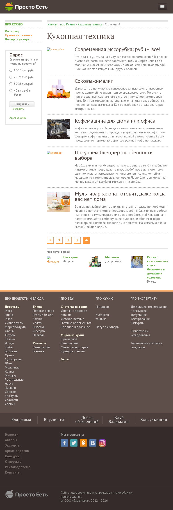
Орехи (9, 355)
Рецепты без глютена (41, 349)
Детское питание (72, 319)
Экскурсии (137, 323)
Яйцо (8, 363)
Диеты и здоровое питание (74, 313)
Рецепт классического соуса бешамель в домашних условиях (158, 267)
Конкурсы (12, 456)
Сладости (11, 400)
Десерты (39, 331)
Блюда (151, 281)
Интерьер (12, 31)
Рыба (8, 319)
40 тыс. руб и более (22, 92)
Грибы (9, 347)
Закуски (38, 319)
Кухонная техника (18, 35)
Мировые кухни (72, 335)
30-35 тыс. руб (23, 84)
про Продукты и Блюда (24, 299)
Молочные (12, 367)
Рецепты (39, 343)
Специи (10, 404)
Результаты (18, 109)
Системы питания (74, 307)
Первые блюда (43, 311)
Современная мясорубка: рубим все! (118, 49)
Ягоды (9, 343)
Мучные (10, 375)
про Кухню (14, 24)
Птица (9, 315)
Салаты (38, 323)
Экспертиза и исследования (140, 333)
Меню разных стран (74, 347)
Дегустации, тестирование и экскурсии (149, 309)
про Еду (67, 299)
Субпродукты (14, 323)
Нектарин (70, 257)
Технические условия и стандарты (147, 345)
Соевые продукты (11, 394)
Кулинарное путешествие (70, 341)
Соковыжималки (94, 80)
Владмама (21, 419)
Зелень (10, 339)
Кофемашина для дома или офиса (115, 120)
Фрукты (68, 261)
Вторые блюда (43, 315)
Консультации (153, 419)
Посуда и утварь (17, 39)
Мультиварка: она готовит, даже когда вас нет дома (120, 196)
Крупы (9, 371)
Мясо (8, 311)
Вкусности (54, 419)
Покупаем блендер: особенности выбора (114, 155)
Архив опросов (17, 117)
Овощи (9, 331)
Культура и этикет (73, 351)
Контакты (12, 472)
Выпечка (39, 327)
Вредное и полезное (75, 327)
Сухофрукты (13, 359)
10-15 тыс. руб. (23, 70)
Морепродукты (15, 327)
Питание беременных (76, 323)
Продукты (12, 307)
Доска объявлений (87, 419)
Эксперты (12, 445)
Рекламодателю (17, 467)
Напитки (10, 388)
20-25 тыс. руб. (23, 77)
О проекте (13, 461)
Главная (52, 24)
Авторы (11, 440)
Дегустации (113, 261)
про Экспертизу (144, 299)
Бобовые (11, 351)
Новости (11, 434)
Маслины (112, 257)
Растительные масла (14, 381)
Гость (65, 359)
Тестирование (140, 319)
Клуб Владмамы (119, 419)
